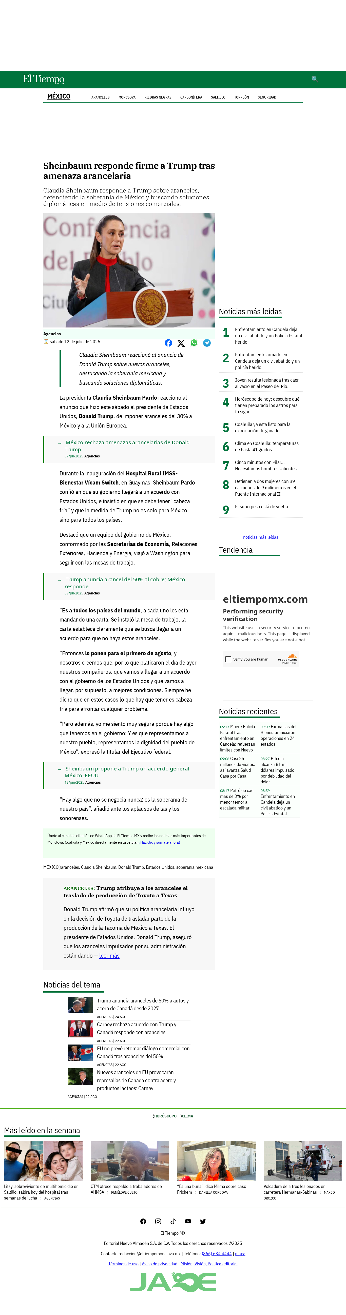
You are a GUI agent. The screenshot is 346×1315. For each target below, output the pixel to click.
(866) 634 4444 (217, 1253)
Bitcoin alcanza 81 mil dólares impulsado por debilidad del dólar (277, 770)
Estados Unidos (160, 867)
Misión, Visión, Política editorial (209, 1264)
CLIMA (187, 1115)
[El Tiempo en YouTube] (192, 1223)
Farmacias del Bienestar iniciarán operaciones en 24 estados (278, 735)
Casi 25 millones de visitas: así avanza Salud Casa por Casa (237, 767)
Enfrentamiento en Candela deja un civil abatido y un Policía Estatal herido (268, 335)
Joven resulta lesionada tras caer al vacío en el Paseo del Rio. (267, 383)
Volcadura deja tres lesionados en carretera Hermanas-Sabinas (299, 1192)
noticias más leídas (260, 537)
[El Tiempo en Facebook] (147, 1223)
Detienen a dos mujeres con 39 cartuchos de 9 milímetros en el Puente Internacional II (265, 487)
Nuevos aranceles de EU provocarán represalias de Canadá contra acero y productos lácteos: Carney (136, 1080)
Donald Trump (131, 867)
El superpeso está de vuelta (261, 506)
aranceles (70, 867)
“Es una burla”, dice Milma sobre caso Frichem (211, 1189)
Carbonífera (191, 97)
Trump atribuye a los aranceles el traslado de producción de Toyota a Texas (126, 891)
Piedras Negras (157, 97)
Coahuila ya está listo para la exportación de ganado (263, 427)
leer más (109, 955)
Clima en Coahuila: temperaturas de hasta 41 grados (267, 446)
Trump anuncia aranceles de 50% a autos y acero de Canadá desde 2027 (143, 1004)
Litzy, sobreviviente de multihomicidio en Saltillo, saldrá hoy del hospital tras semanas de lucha (41, 1192)
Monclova (127, 97)
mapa (240, 1253)
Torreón (241, 97)
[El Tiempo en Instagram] (162, 1223)
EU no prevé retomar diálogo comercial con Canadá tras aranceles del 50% (143, 1052)
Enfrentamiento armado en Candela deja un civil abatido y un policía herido (267, 360)
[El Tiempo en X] (203, 1223)
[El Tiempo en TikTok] (177, 1223)
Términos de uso (123, 1264)
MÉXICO (58, 96)
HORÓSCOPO (165, 1115)
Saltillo (218, 97)
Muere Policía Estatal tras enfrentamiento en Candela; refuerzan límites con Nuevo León (237, 739)
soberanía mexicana (194, 867)
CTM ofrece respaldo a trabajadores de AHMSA (126, 1189)
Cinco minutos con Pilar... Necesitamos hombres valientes (266, 465)
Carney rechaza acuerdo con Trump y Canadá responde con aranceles (136, 1028)
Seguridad (267, 97)
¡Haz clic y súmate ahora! (159, 842)
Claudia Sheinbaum (98, 867)
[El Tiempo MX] (43, 83)
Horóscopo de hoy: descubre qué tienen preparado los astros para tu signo (267, 405)
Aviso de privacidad (159, 1264)
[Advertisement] (173, 35)
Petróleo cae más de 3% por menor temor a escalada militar (237, 799)
